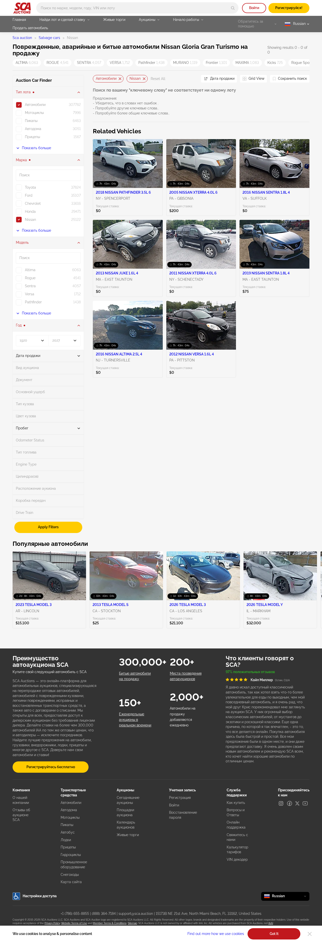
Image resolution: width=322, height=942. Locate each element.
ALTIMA (27, 63)
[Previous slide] (96, 79)
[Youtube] (305, 803)
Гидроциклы (71, 855)
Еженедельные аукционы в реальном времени (135, 719)
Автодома (69, 810)
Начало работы (186, 20)
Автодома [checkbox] (33, 129)
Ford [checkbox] (28, 195)
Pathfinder (151, 63)
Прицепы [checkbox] (32, 137)
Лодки (66, 840)
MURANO (185, 63)
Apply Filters (48, 527)
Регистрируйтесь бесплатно (50, 767)
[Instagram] (281, 803)
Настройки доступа (40, 896)
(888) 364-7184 (104, 914)
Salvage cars (49, 38)
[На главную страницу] (22, 8)
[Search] (233, 8)
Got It (274, 934)
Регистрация (180, 798)
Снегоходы (70, 875)
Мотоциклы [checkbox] (34, 113)
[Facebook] (290, 803)
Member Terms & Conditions (110, 923)
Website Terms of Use (74, 923)
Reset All (158, 79)
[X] (297, 803)
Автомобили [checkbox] (35, 105)
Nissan (135, 78)
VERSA (120, 63)
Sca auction (22, 38)
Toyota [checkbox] (30, 187)
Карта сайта (71, 882)
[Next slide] (191, 79)
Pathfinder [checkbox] (33, 302)
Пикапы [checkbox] (31, 121)
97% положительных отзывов (250, 672)
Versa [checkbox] (29, 294)
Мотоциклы (70, 817)
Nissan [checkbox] (30, 220)
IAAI (270, 923)
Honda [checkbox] (30, 212)
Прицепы (68, 847)
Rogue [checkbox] (30, 278)
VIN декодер (237, 859)
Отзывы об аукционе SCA (21, 815)
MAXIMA (247, 63)
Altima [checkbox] (30, 270)
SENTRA (89, 63)
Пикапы (67, 825)
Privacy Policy (52, 923)
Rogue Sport (305, 63)
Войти (254, 8)
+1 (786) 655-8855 (75, 914)
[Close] (309, 934)
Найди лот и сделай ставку (62, 20)
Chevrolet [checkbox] (33, 203)
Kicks (275, 63)
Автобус (68, 832)
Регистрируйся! (288, 8)
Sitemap (132, 923)
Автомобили (106, 78)
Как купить (236, 803)
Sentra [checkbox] (30, 286)
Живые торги (114, 20)
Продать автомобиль (30, 28)
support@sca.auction (135, 914)
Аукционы (147, 20)
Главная (19, 20)
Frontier (216, 63)
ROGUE (57, 63)
